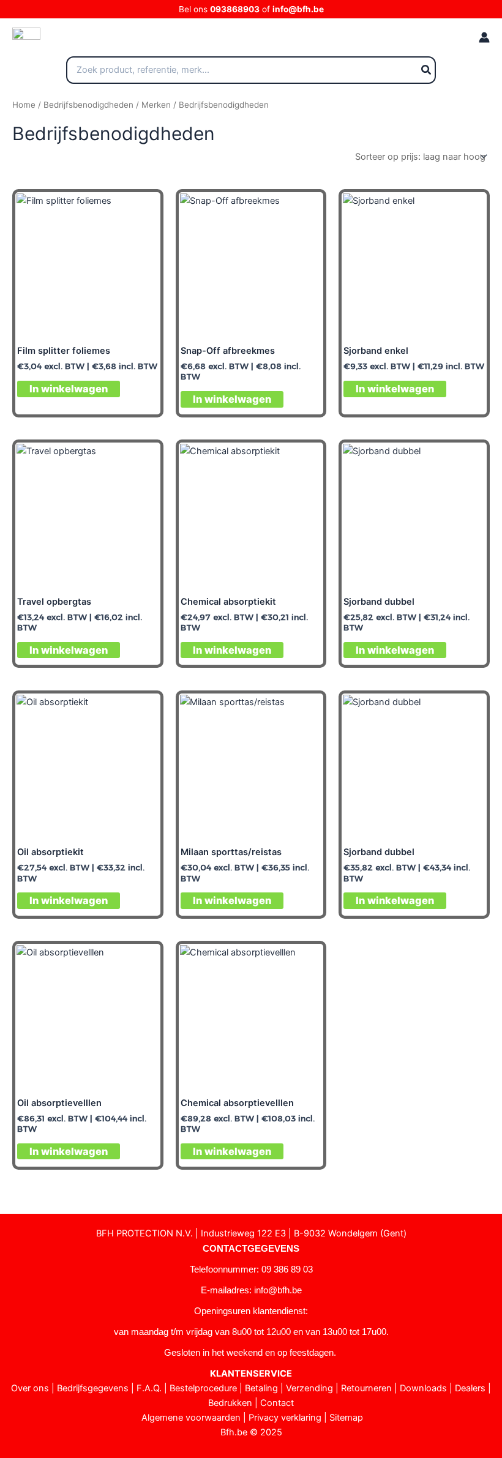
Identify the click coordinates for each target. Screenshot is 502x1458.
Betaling (261, 1388)
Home (24, 105)
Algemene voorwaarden (191, 1417)
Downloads (423, 1388)
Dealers (470, 1388)
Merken (156, 105)
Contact (277, 1402)
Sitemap (346, 1417)
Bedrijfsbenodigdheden (88, 105)
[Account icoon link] (484, 37)
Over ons (30, 1388)
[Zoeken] (427, 70)
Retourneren (366, 1388)
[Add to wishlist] (140, 211)
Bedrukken (230, 1402)
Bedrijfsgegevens (93, 1388)
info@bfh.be (298, 9)
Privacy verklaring (285, 1417)
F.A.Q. (149, 1388)
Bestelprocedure (203, 1388)
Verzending (309, 1388)
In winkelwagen (68, 389)
